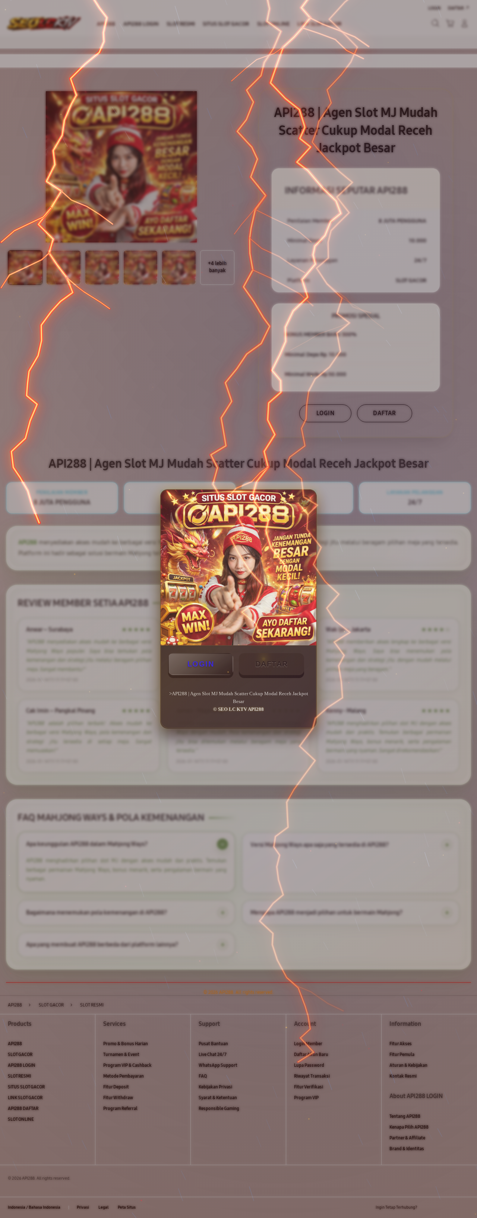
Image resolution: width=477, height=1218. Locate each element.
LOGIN (200, 664)
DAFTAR (271, 664)
